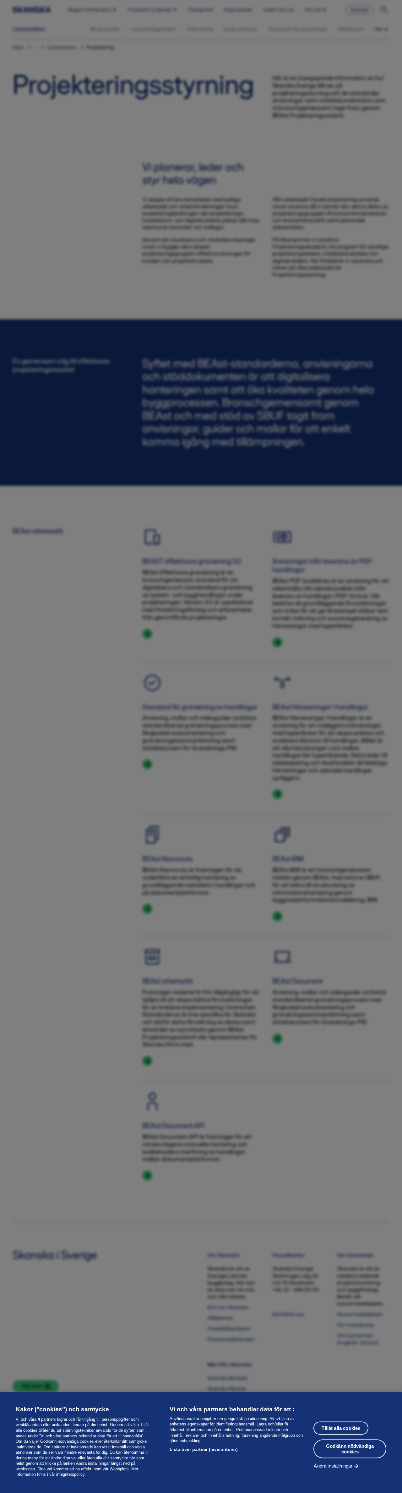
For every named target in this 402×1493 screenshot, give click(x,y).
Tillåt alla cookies (341, 1427)
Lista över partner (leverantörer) (204, 1449)
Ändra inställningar (333, 1465)
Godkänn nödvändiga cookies (350, 1448)
